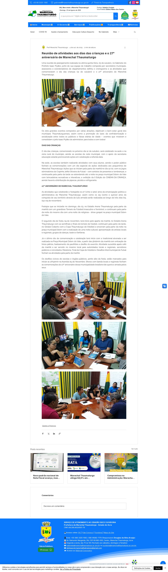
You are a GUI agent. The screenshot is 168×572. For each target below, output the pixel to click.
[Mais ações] (125, 47)
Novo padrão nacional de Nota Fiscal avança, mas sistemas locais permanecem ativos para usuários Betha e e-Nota (46, 476)
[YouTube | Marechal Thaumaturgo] (137, 2)
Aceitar (158, 568)
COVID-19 (43, 32)
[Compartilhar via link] (60, 434)
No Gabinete (104, 32)
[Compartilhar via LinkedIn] (54, 434)
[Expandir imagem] (84, 295)
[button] (47, 24)
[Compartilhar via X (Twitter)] (48, 434)
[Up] (163, 563)
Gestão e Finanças (49, 426)
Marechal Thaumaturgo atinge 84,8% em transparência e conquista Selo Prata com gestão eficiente (83, 476)
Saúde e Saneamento (59, 32)
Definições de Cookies (142, 568)
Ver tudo (134, 449)
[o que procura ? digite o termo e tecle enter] (115, 16)
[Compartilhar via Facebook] (43, 434)
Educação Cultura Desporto (83, 32)
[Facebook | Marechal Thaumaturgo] (129, 2)
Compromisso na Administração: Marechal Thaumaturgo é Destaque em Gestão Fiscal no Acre (120, 476)
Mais (115, 32)
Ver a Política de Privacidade (70, 569)
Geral (32, 32)
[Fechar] (165, 568)
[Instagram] (133, 2)
